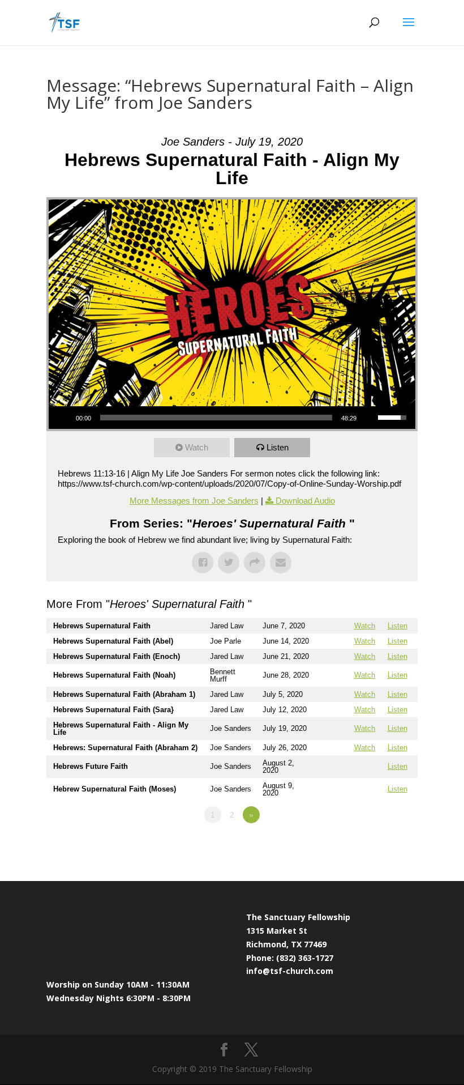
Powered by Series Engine (376, 846)
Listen (278, 447)
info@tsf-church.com (289, 970)
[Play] (63, 417)
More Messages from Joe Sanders (194, 500)
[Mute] (369, 417)
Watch (196, 447)
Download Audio (305, 500)
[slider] (216, 417)
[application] (232, 417)
